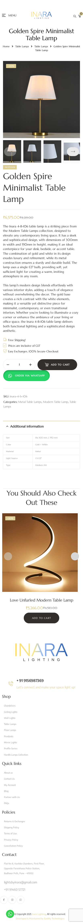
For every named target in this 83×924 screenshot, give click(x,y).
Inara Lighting (39, 914)
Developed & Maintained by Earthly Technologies (40, 918)
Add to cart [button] (41, 618)
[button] (73, 151)
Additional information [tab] (27, 426)
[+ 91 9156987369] (11, 683)
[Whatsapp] (20, 900)
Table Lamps (22, 46)
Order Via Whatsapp (30, 375)
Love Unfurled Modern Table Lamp (41, 600)
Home (6, 46)
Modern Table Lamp (55, 402)
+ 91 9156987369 (30, 680)
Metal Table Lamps (30, 402)
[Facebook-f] (4, 900)
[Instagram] (12, 900)
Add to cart (60, 364)
